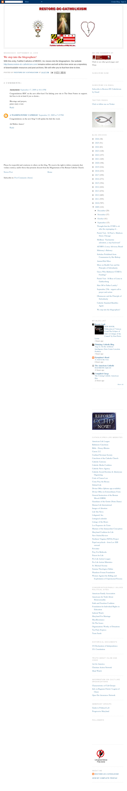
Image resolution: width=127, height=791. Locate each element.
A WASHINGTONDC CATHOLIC (24, 115)
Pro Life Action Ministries (102, 562)
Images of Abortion (99, 508)
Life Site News (98, 511)
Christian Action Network (102, 667)
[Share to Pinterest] (64, 72)
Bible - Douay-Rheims (101, 448)
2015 (97, 183)
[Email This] (55, 72)
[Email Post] (51, 72)
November (101, 214)
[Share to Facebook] (62, 72)
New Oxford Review (100, 535)
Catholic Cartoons (99, 461)
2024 (97, 147)
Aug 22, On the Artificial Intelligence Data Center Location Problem (107, 349)
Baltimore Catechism (100, 444)
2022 (97, 155)
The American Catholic (104, 365)
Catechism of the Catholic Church (105, 458)
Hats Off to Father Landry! (107, 285)
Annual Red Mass (104, 261)
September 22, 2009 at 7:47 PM (51, 115)
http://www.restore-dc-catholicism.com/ (20, 64)
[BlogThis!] (57, 72)
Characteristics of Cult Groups (103, 685)
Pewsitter (95, 548)
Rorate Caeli (100, 324)
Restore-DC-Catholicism (107, 774)
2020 (97, 162)
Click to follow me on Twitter (103, 104)
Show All (120, 384)
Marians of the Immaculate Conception (107, 528)
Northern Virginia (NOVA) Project (105, 539)
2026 (97, 138)
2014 (97, 187)
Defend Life (96, 485)
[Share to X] (60, 72)
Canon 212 (96, 451)
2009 (97, 207)
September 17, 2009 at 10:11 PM (33, 89)
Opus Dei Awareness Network (103, 695)
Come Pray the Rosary (101, 481)
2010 (97, 203)
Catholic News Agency (101, 468)
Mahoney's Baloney (104, 250)
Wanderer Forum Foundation (103, 572)
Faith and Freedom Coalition (103, 603)
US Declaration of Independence (105, 645)
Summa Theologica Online (102, 569)
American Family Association (103, 593)
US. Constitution (98, 649)
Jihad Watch (97, 670)
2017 (97, 175)
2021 (97, 159)
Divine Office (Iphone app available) (106, 488)
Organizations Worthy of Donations (106, 626)
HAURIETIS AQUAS (103, 367)
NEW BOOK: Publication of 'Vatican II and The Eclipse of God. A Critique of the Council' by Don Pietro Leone (108, 332)
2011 (97, 199)
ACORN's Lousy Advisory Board (110, 246)
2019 (97, 167)
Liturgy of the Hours (100, 521)
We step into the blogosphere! (108, 309)
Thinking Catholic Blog (104, 344)
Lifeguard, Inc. (98, 515)
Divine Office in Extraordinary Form (106, 491)
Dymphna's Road (102, 357)
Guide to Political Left (100, 707)
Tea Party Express (99, 629)
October (100, 218)
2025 (97, 142)
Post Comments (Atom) (23, 177)
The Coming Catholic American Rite (107, 376)
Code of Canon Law (100, 478)
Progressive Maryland (100, 711)
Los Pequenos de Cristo (101, 525)
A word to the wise (102, 359)
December (101, 210)
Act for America (98, 664)
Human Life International (102, 505)
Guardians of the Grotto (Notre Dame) (107, 501)
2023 (97, 150)
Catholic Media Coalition (102, 465)
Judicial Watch (98, 613)
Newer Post (8, 172)
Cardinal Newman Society (102, 455)
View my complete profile (104, 778)
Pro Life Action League (101, 558)
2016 (97, 179)
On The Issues (97, 623)
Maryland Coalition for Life (102, 532)
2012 (97, 195)
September (101, 222)
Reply (12, 107)
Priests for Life (97, 555)
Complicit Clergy (102, 373)
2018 (97, 170)
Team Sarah (96, 633)
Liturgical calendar (99, 518)
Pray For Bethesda (99, 552)
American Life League (101, 441)
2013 (97, 191)
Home (50, 172)
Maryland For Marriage (101, 616)
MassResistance (98, 619)
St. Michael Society (99, 565)
